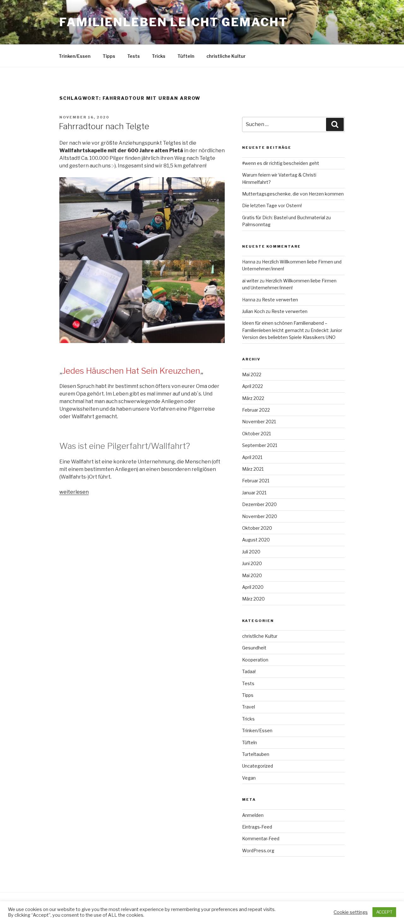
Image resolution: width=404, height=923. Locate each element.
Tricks (158, 56)
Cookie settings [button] (351, 912)
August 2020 (256, 539)
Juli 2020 (251, 551)
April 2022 (252, 386)
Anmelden (253, 815)
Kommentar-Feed (260, 838)
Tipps (109, 56)
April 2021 (252, 457)
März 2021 (253, 469)
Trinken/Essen (75, 56)
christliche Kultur (226, 56)
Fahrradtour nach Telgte (104, 126)
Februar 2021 (255, 480)
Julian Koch (253, 311)
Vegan (249, 778)
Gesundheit (254, 647)
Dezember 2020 (259, 504)
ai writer (250, 280)
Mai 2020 (252, 575)
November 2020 (259, 516)
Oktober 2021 (256, 433)
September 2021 (259, 445)
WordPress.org (258, 850)
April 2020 (253, 587)
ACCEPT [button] (384, 911)
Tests (133, 56)
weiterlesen (74, 492)
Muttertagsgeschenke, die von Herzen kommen (293, 193)
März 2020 (253, 598)
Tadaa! (249, 671)
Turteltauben (255, 754)
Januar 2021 (254, 492)
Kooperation (255, 659)
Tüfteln (185, 56)
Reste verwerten (280, 299)
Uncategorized (257, 766)
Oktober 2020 (257, 528)
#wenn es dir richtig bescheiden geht (280, 163)
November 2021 (259, 421)
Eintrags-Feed (257, 826)
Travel (248, 706)
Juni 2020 (252, 563)
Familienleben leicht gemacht (173, 22)
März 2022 (253, 398)
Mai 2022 (251, 374)
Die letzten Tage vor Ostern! (272, 205)
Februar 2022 (256, 410)
